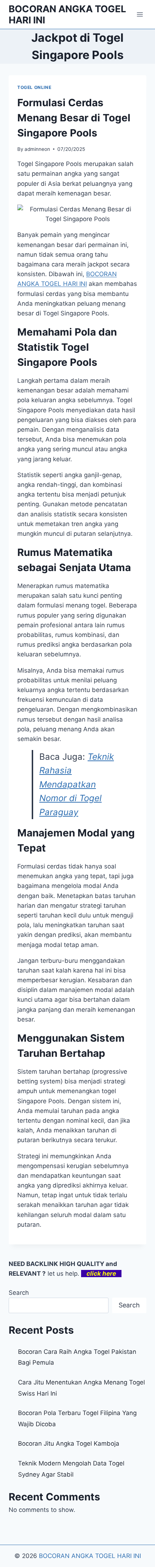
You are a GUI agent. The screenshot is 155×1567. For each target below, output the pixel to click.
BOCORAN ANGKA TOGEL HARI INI (90, 1555)
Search (19, 1292)
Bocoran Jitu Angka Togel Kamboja (68, 1443)
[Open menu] (139, 14)
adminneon (37, 149)
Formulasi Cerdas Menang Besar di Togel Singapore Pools (73, 117)
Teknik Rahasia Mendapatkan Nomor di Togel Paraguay (76, 784)
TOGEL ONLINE (34, 87)
